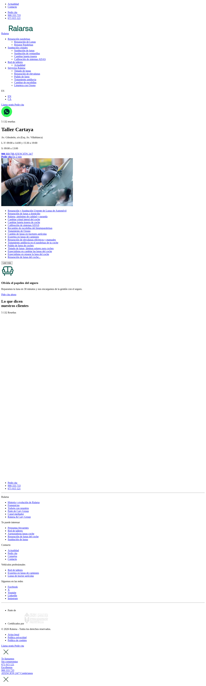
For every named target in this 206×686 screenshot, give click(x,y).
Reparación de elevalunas (27, 73)
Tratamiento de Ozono (19, 231)
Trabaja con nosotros (18, 508)
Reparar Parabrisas (23, 44)
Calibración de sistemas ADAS (30, 59)
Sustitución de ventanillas (27, 53)
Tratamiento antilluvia (25, 79)
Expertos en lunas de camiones (23, 236)
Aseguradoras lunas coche (21, 533)
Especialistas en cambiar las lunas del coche (30, 251)
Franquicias (13, 505)
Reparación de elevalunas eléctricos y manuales (32, 239)
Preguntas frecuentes (18, 527)
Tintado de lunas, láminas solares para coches (31, 248)
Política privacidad (17, 637)
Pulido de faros (21, 76)
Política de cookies (17, 640)
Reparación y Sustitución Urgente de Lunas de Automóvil (37, 210)
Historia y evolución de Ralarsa (24, 502)
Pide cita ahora (8, 294)
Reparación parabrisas (19, 39)
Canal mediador (16, 514)
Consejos (12, 556)
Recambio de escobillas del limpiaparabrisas (30, 228)
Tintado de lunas (22, 70)
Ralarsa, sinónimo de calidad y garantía (27, 216)
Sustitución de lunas (24, 50)
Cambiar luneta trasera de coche (24, 222)
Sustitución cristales (18, 47)
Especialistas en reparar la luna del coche (28, 254)
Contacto (12, 559)
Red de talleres (15, 62)
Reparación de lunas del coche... (24, 257)
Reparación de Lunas (25, 41)
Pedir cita (12, 553)
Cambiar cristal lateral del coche (24, 219)
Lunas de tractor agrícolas (21, 575)
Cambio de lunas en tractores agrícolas (27, 234)
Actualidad (19, 65)
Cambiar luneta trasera (25, 56)
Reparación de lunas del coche (23, 536)
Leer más (7, 263)
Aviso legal (13, 634)
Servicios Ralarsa (16, 68)
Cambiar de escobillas (25, 82)
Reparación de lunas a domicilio (24, 213)
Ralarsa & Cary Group (19, 517)
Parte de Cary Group (18, 511)
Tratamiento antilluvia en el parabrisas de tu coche (33, 242)
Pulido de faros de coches (21, 245)
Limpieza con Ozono (25, 85)
